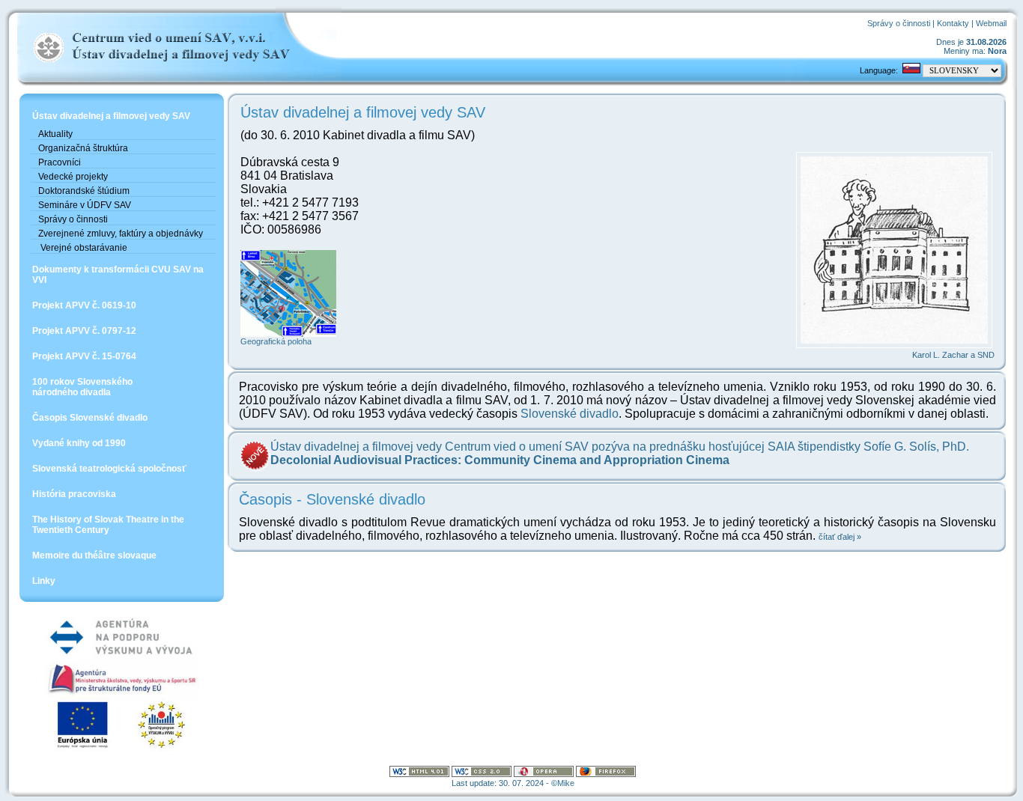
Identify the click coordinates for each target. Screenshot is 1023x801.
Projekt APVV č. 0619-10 (84, 305)
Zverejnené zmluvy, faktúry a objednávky (120, 233)
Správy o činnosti (898, 23)
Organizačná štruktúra (83, 148)
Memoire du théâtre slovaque (94, 555)
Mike (565, 783)
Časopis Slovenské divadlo (90, 417)
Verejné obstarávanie (82, 248)
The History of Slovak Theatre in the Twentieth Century (108, 524)
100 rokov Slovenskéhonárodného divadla (82, 387)
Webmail (991, 23)
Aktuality (55, 134)
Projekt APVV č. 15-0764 (84, 356)
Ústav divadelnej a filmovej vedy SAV (111, 116)
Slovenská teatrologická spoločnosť (109, 468)
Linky (43, 581)
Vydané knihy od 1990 (79, 443)
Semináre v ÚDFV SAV (84, 205)
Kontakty (953, 23)
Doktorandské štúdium (84, 191)
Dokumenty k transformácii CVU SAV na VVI (118, 274)
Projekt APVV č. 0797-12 (84, 331)
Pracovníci (59, 162)
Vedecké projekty (73, 176)
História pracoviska (74, 494)
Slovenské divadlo (569, 413)
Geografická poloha (276, 341)
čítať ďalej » (840, 536)
